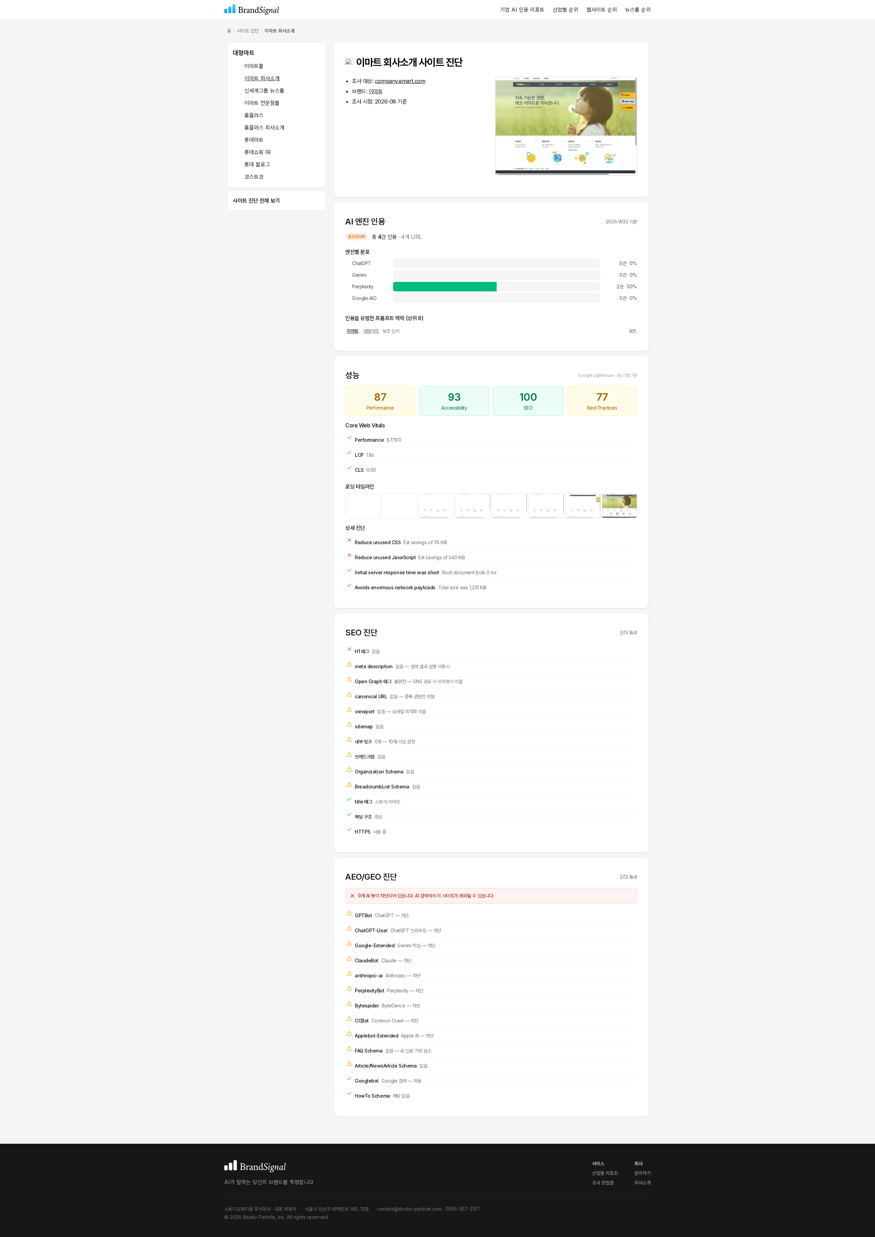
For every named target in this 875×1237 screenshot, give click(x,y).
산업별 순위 (565, 9)
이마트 (376, 91)
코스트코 (254, 176)
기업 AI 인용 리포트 (522, 9)
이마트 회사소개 (262, 78)
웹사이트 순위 (602, 9)
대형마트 (244, 52)
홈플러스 (254, 115)
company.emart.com (400, 81)
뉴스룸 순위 (638, 9)
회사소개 (642, 1182)
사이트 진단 (248, 30)
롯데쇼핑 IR (257, 152)
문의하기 (642, 1173)
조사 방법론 (603, 1182)
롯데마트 (254, 139)
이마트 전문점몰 (262, 102)
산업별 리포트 (605, 1173)
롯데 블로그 (257, 164)
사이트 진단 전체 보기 (256, 200)
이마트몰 (254, 66)
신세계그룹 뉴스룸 (264, 90)
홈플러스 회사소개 (264, 127)
